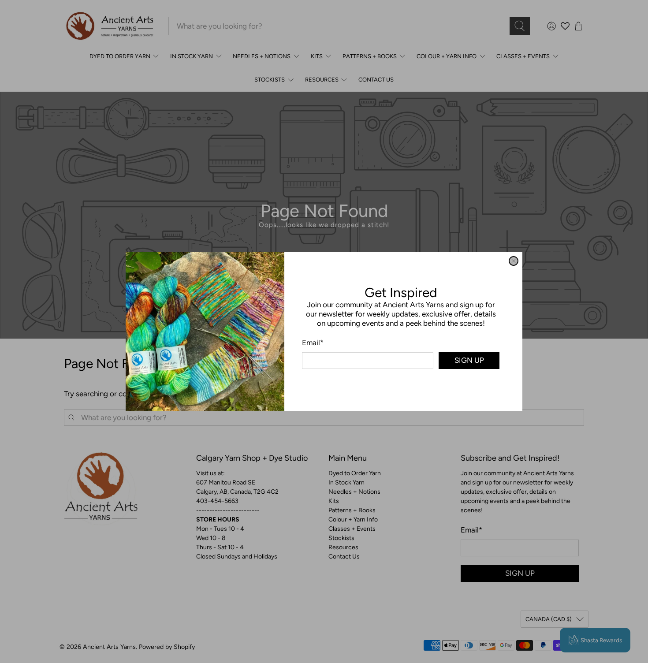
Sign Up (469, 360)
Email (313, 342)
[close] (513, 261)
